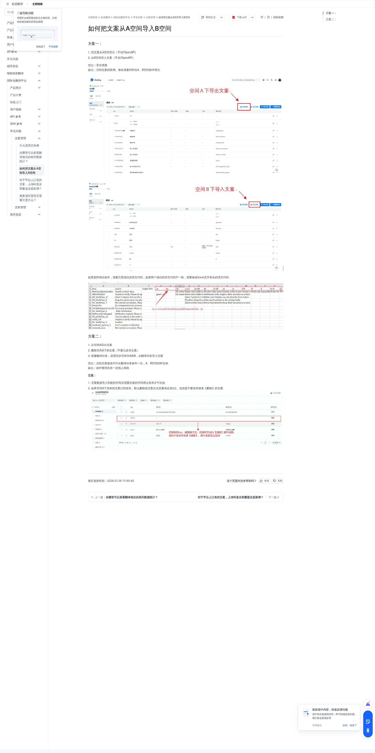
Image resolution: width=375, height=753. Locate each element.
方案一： (331, 13)
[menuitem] (24, 59)
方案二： (331, 19)
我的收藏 (278, 17)
